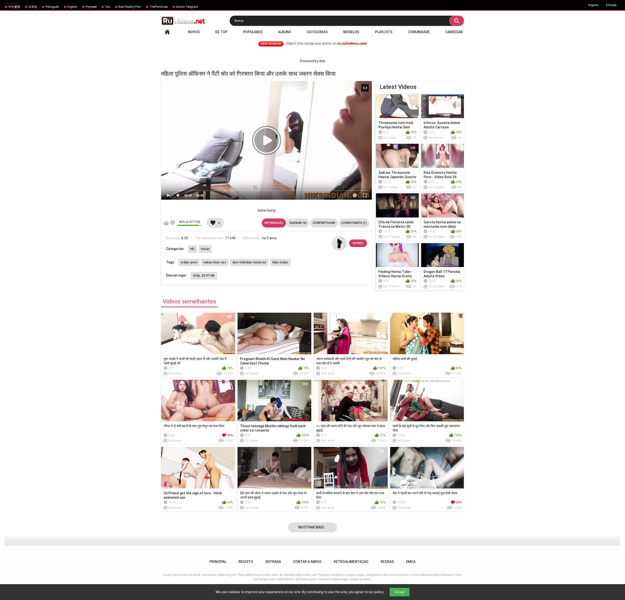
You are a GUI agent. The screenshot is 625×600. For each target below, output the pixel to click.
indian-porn (189, 262)
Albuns (284, 32)
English (72, 7)
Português (52, 7)
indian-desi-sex (214, 262)
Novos (194, 32)
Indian (205, 249)
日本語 (32, 7)
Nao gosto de (172, 222)
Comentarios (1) (354, 223)
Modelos (351, 32)
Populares (252, 32)
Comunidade (419, 32)
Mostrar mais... (312, 527)
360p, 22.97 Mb (204, 275)
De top (221, 32)
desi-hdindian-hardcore (249, 262)
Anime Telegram (187, 7)
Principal (167, 32)
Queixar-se (298, 223)
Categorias (317, 32)
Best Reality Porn (129, 7)
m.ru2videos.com (352, 43)
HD (192, 249)
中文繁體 (14, 7)
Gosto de (166, 222)
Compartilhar (324, 223)
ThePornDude (158, 7)
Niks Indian (280, 262)
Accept (400, 592)
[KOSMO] (339, 243)
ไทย (107, 7)
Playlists (383, 32)
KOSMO (358, 243)
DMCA (411, 562)
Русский (91, 7)
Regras (387, 562)
